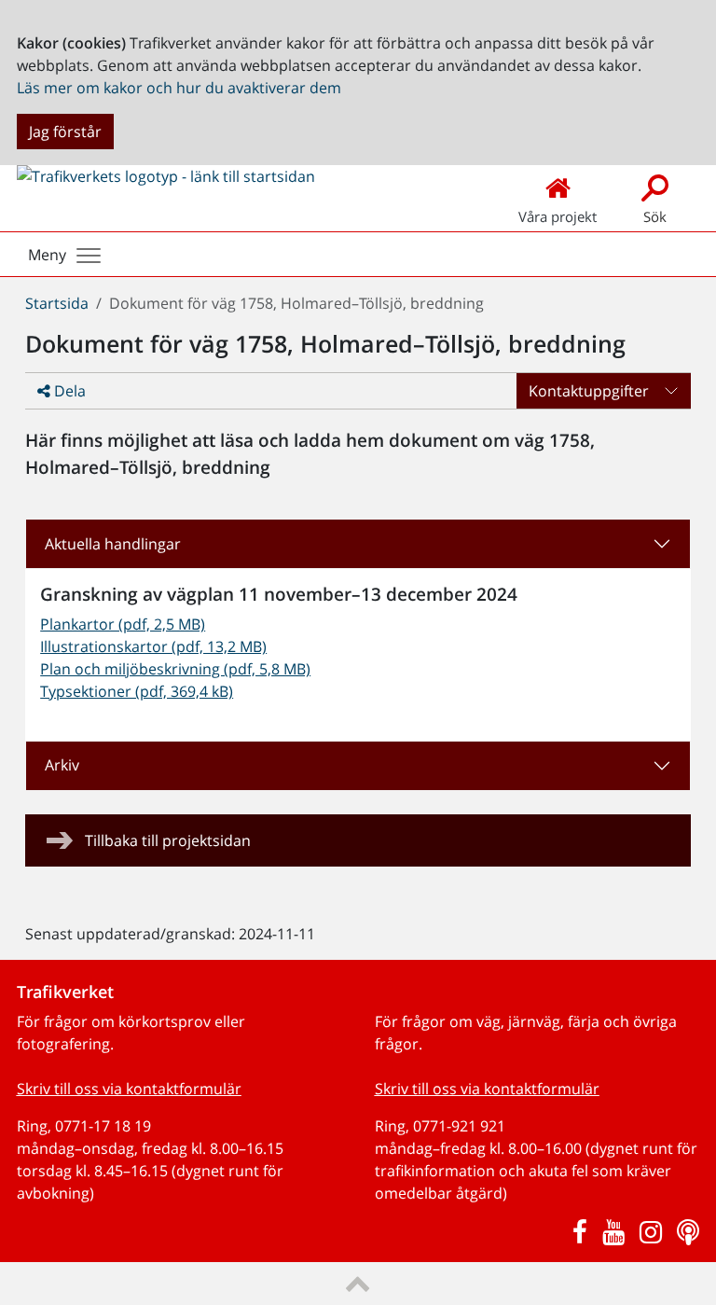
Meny (47, 254)
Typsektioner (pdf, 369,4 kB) (136, 691)
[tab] (358, 544)
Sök (655, 216)
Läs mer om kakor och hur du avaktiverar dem (179, 87)
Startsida (57, 303)
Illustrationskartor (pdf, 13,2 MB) (153, 646)
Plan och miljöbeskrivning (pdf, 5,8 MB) (175, 669)
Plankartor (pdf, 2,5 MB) (122, 624)
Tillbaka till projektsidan (168, 840)
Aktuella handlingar (113, 544)
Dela (68, 391)
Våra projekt (557, 216)
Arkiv (62, 765)
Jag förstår (65, 131)
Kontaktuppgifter (589, 391)
